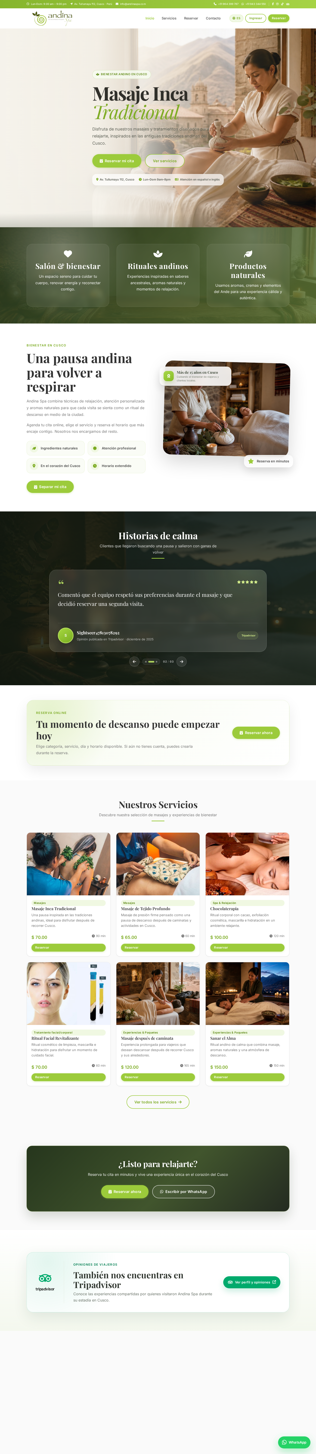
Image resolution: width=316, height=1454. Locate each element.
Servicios (169, 18)
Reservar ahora (259, 732)
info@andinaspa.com (133, 4)
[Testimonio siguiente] (182, 662)
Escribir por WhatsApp (186, 1191)
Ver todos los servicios (155, 1102)
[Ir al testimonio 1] (146, 662)
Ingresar (255, 18)
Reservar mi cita (119, 161)
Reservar (191, 18)
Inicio (150, 18)
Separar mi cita (52, 486)
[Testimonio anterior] (134, 662)
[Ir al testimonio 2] (149, 662)
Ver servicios (165, 161)
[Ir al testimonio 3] (154, 662)
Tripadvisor (248, 635)
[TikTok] (282, 4)
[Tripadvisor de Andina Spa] (287, 4)
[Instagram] (277, 4)
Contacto (213, 18)
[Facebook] (273, 4)
